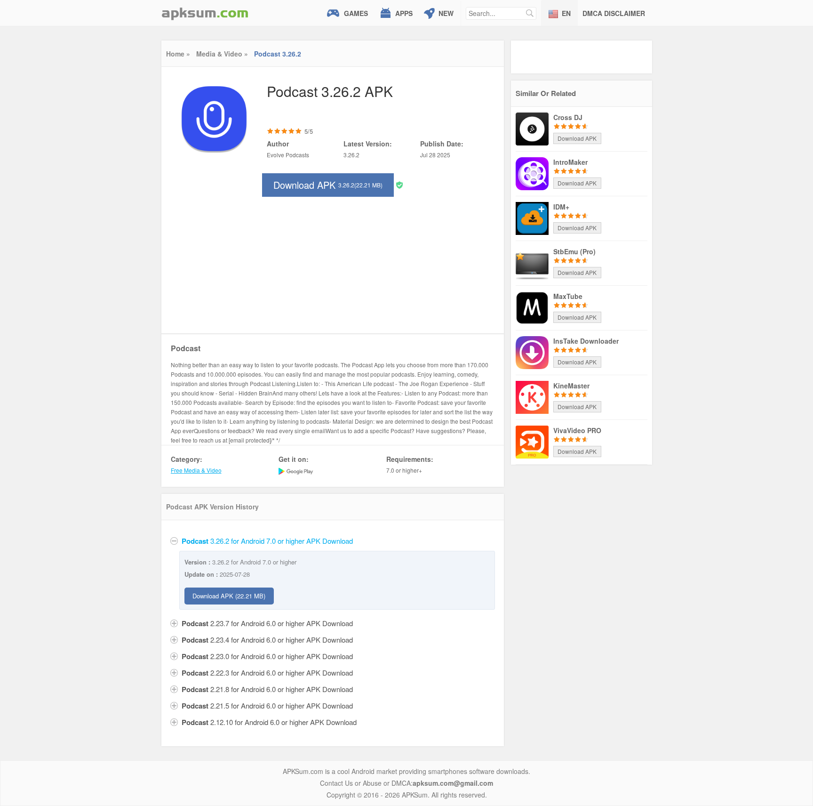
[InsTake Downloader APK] (532, 351)
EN (566, 13)
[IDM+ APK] (532, 217)
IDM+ (561, 206)
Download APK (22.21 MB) (228, 595)
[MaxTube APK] (532, 307)
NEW (446, 13)
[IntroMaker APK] (532, 172)
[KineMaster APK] (532, 396)
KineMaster (571, 385)
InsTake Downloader (586, 341)
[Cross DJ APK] (532, 128)
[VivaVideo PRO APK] (532, 441)
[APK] (205, 13)
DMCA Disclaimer (613, 13)
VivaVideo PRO (577, 430)
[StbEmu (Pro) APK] (532, 262)
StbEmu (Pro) (574, 251)
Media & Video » (222, 53)
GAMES (356, 13)
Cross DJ (567, 117)
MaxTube (567, 296)
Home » (178, 53)
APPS (404, 13)
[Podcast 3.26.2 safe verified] (399, 184)
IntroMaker (570, 162)
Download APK (328, 185)
